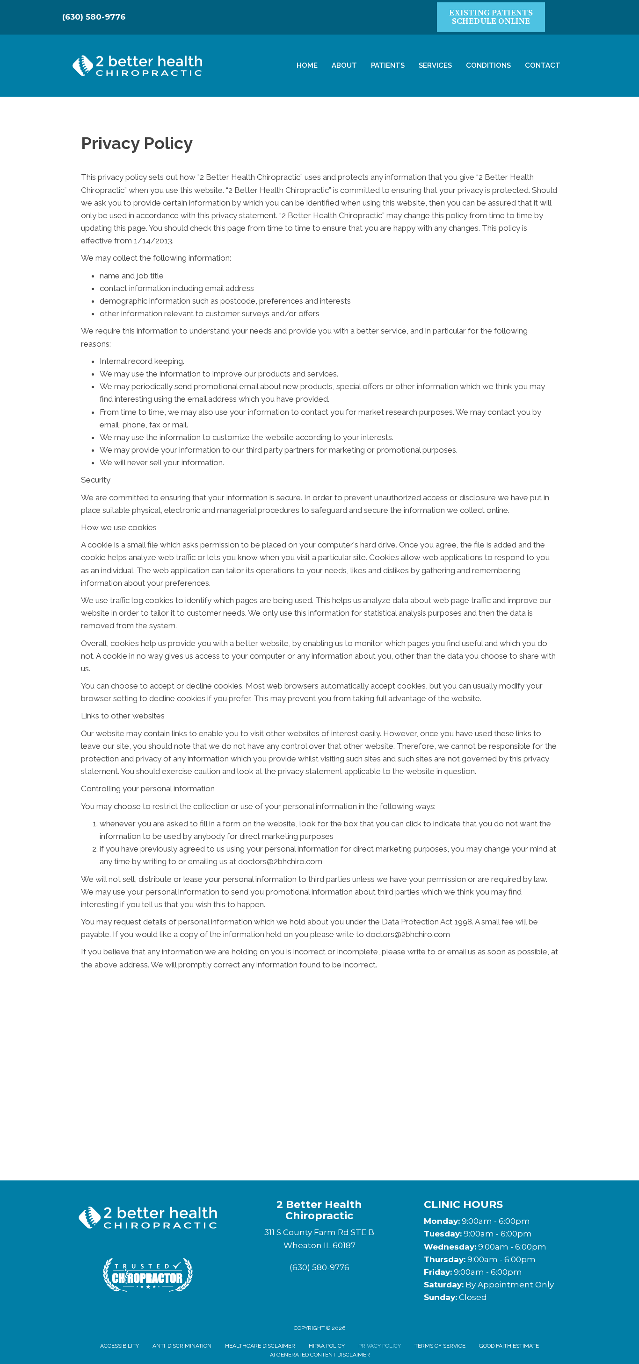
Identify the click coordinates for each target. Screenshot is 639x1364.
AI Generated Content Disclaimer (320, 1354)
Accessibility (119, 1346)
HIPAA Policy (327, 1346)
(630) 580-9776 (93, 16)
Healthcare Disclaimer (260, 1346)
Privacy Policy (379, 1346)
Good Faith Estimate (509, 1346)
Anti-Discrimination (181, 1346)
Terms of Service (439, 1346)
